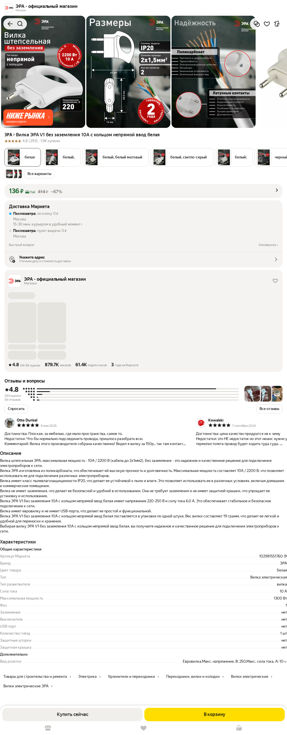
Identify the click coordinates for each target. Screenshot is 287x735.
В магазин (48, 728)
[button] (28, 117)
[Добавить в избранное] (266, 23)
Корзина (239, 728)
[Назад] (10, 23)
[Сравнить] (256, 23)
